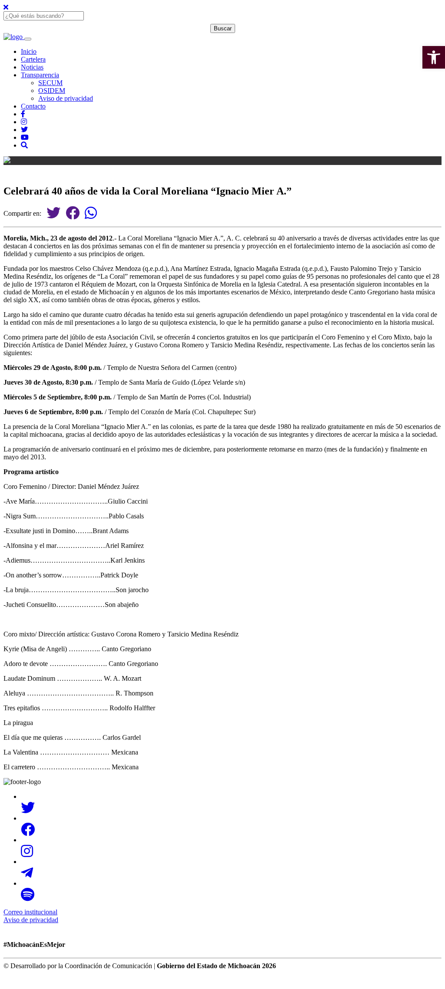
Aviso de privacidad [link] (65, 98)
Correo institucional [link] (30, 912)
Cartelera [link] (33, 59)
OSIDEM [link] (51, 90)
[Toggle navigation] (27, 39)
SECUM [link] (50, 82)
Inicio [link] (29, 51)
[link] (433, 57)
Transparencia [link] (40, 75)
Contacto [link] (33, 106)
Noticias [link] (32, 67)
